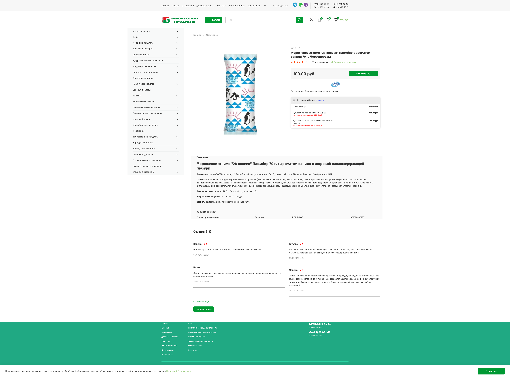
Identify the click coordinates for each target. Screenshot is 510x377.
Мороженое (212, 35)
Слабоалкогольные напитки (147, 107)
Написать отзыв (204, 309)
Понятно (491, 371)
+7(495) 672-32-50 (321, 7)
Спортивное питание (143, 78)
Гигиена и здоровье (143, 154)
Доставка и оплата (205, 5)
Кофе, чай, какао (141, 119)
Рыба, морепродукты (143, 84)
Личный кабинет (236, 5)
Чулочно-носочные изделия (147, 166)
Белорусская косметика (145, 148)
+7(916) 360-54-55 (321, 4)
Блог (190, 323)
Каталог (165, 5)
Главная (176, 5)
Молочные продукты (143, 43)
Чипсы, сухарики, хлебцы (145, 72)
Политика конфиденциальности (202, 328)
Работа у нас (167, 355)
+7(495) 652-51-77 (319, 332)
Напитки (137, 95)
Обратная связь (195, 346)
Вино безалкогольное (143, 101)
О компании (188, 5)
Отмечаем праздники (143, 172)
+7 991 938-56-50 (340, 4)
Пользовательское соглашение (202, 332)
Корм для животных (143, 142)
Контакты (221, 5)
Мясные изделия (141, 31)
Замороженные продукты (145, 136)
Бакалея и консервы (143, 48)
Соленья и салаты (142, 90)
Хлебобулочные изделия (145, 125)
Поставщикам (254, 5)
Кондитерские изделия (144, 66)
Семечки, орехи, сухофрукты (147, 113)
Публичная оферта (196, 337)
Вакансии (192, 350)
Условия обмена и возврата (200, 341)
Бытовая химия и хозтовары (147, 160)
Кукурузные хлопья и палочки (148, 60)
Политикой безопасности (179, 371)
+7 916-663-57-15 (340, 7)
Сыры (136, 37)
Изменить (320, 100)
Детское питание (141, 54)
